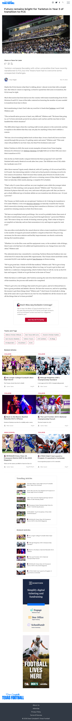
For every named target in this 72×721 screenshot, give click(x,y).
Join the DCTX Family (36, 320)
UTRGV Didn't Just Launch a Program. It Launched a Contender (39, 571)
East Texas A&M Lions (32, 334)
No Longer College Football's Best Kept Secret (39, 536)
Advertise (36, 708)
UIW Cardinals (41, 338)
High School (9, 432)
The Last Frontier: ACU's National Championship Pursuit (37, 557)
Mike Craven (43, 386)
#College (52, 338)
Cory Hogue (13, 79)
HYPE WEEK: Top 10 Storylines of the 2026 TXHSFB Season (39, 512)
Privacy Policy (36, 712)
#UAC (31, 342)
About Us (36, 705)
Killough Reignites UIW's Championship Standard (39, 543)
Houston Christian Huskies (51, 334)
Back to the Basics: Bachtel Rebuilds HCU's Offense (40, 550)
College (7, 354)
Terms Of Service (36, 715)
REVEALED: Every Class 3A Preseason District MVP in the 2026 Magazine (39, 520)
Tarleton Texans (28, 338)
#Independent (9, 342)
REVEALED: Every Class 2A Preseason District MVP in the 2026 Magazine (18, 458)
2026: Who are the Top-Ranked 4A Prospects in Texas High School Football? (41, 491)
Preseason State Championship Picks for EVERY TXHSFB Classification (40, 506)
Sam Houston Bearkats (12, 338)
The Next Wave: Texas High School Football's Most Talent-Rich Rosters (40, 484)
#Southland (21, 342)
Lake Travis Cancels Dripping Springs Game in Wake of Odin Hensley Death (40, 498)
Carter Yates (10, 386)
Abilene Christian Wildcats (13, 334)
